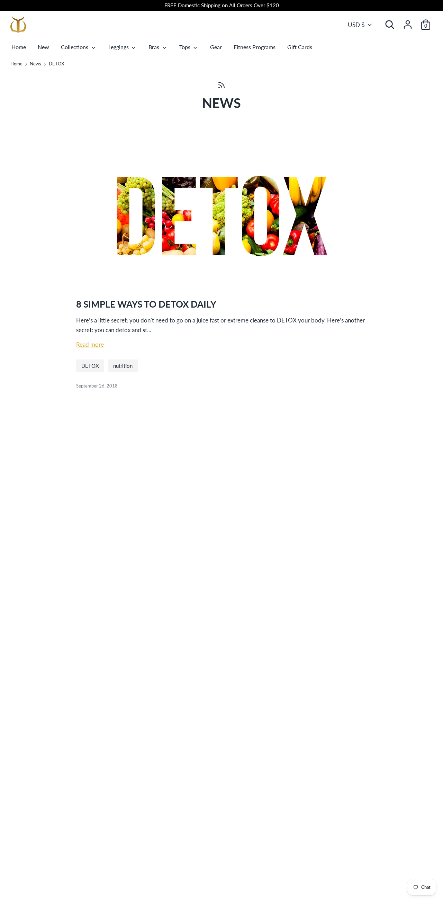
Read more (90, 344)
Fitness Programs (254, 47)
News (221, 103)
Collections (75, 47)
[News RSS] (221, 84)
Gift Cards (299, 47)
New (43, 47)
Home (18, 47)
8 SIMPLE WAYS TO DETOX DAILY (146, 304)
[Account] (408, 22)
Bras (154, 47)
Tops (185, 47)
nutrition (123, 366)
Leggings (119, 47)
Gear (216, 47)
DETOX (90, 366)
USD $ (356, 24)
